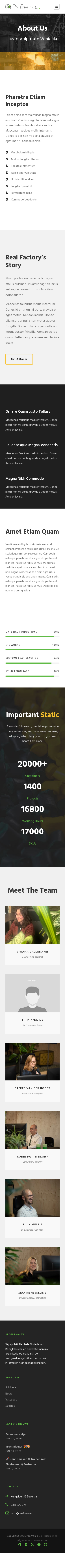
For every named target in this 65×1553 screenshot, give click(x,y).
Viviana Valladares (32, 951)
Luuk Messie (32, 1224)
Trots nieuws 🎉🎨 (18, 1446)
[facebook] (19, 1545)
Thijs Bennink (33, 1020)
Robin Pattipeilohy (32, 1156)
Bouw (8, 1394)
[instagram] (45, 1545)
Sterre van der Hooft (32, 1088)
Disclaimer (50, 1536)
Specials (10, 1406)
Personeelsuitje (15, 1434)
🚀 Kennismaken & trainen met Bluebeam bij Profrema (26, 1462)
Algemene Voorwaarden (32, 1540)
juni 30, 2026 (13, 1439)
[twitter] (32, 1545)
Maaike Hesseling (32, 1292)
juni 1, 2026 (12, 1469)
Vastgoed (11, 1400)
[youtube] (39, 1545)
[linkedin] (26, 1545)
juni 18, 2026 (13, 1451)
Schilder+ (10, 1387)
